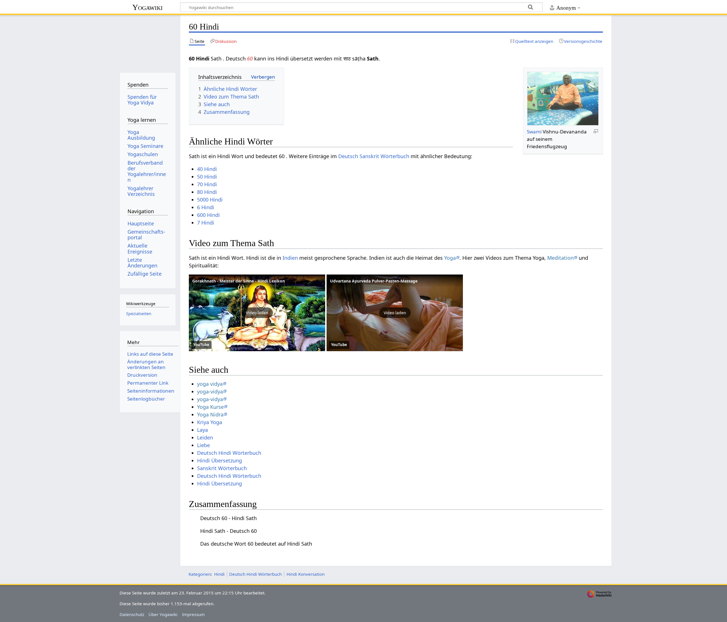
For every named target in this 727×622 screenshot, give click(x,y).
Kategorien (200, 574)
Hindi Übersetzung (219, 460)
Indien (290, 257)
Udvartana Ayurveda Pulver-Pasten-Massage (373, 281)
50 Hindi (207, 176)
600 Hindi (208, 214)
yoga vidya (210, 383)
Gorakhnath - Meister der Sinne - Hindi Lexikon (238, 281)
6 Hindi (205, 207)
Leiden (205, 437)
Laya (202, 429)
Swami (534, 131)
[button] (257, 313)
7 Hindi (205, 222)
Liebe (203, 445)
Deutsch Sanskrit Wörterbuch (373, 156)
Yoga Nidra (210, 414)
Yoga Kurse (210, 406)
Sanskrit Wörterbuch (222, 468)
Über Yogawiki (163, 614)
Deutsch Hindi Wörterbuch (229, 452)
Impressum (193, 614)
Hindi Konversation (306, 574)
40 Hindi (207, 169)
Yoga (450, 257)
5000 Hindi (210, 199)
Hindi (219, 574)
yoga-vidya (210, 391)
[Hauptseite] (147, 42)
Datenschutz (132, 614)
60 (250, 58)
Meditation (560, 257)
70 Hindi (207, 184)
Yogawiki (147, 7)
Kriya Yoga (209, 422)
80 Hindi (207, 192)
